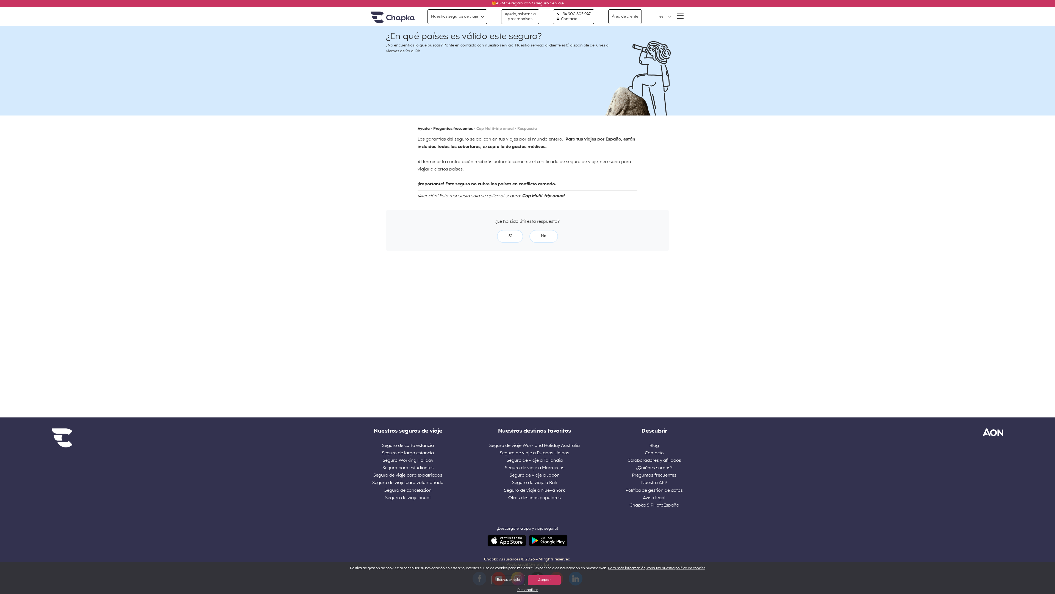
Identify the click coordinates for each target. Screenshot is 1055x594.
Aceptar (544, 580)
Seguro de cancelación (408, 491)
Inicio (393, 18)
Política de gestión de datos (654, 491)
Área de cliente (625, 17)
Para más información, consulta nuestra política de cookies (656, 568)
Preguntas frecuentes (453, 129)
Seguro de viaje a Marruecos (534, 468)
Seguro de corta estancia (408, 446)
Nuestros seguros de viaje (454, 17)
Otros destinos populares (534, 498)
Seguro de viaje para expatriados (407, 476)
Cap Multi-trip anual (495, 129)
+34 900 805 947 (575, 14)
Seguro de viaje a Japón (535, 476)
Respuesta (527, 129)
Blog (654, 446)
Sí (510, 236)
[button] (665, 17)
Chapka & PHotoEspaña (654, 505)
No (543, 236)
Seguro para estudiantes (408, 468)
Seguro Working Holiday (408, 461)
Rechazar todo (508, 580)
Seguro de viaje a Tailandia (535, 461)
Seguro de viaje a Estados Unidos (534, 453)
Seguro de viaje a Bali (534, 483)
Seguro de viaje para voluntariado (407, 483)
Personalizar (527, 590)
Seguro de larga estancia (408, 453)
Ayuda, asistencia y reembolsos (520, 16)
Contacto (569, 19)
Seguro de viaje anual (408, 498)
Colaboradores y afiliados (654, 461)
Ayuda (424, 129)
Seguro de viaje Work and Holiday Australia (534, 446)
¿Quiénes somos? (654, 468)
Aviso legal (654, 498)
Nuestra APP (654, 483)
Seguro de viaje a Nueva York (534, 491)
